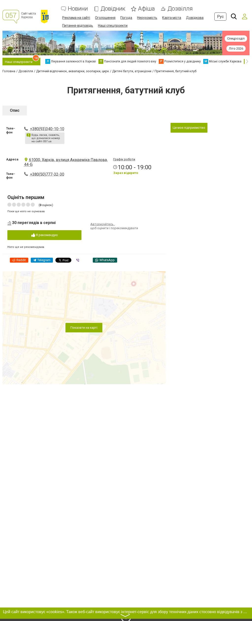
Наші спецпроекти (112, 26)
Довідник (113, 8)
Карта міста (171, 18)
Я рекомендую (46, 235)
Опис (14, 110)
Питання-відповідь (77, 26)
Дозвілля (180, 8)
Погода (126, 18)
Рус (220, 16)
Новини (78, 8)
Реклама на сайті (76, 18)
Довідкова (195, 18)
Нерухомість (147, 18)
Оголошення (105, 18)
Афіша (146, 8)
